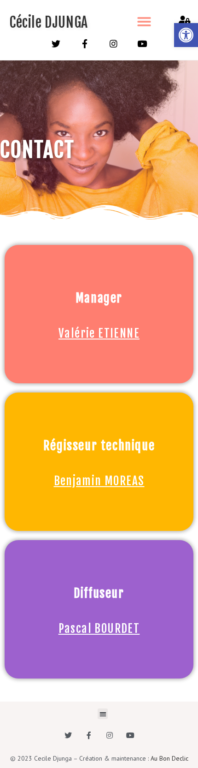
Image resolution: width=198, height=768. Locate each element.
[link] (186, 35)
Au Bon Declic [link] (169, 758)
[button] (144, 22)
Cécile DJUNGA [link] (48, 22)
